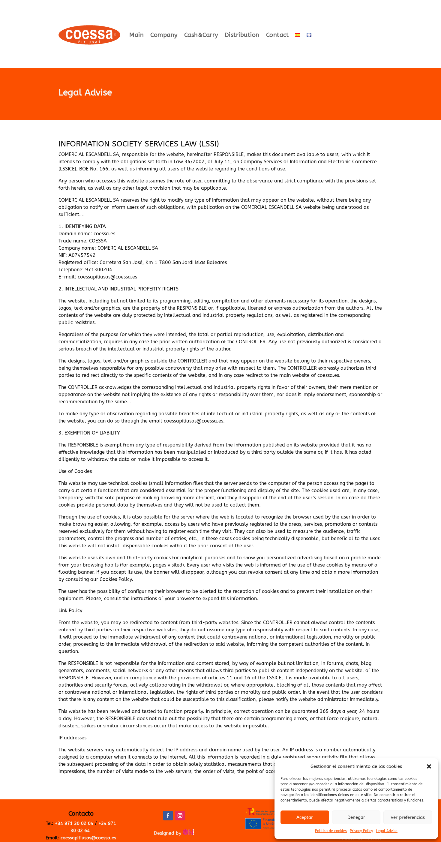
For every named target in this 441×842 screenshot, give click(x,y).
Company (164, 35)
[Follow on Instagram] (180, 815)
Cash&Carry (201, 35)
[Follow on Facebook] (168, 815)
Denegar (356, 817)
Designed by (168, 833)
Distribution (242, 35)
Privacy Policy (361, 831)
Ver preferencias (408, 817)
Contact (277, 35)
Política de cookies (331, 831)
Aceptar (304, 817)
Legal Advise (387, 831)
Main (136, 35)
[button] (429, 766)
